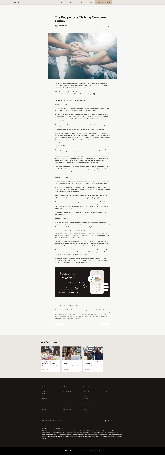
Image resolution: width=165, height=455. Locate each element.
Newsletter (106, 389)
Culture (57, 13)
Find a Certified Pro (67, 409)
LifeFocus (65, 386)
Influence (62, 13)
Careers (44, 409)
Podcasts (106, 391)
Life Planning (45, 386)
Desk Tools (44, 396)
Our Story (44, 407)
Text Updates (106, 396)
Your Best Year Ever (87, 393)
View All (122, 342)
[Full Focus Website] (110, 420)
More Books (85, 398)
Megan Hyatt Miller (63, 25)
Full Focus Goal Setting (68, 391)
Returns (84, 407)
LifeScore (103, 2)
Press (43, 411)
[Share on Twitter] (106, 26)
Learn (62, 2)
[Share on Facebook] (103, 26)
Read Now (44, 369)
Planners (44, 389)
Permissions (82, 450)
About (81, 2)
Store (91, 2)
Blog (105, 386)
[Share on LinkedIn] (109, 26)
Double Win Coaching (67, 407)
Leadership (69, 13)
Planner (72, 2)
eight (73, 121)
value (57, 108)
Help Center (85, 409)
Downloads (106, 393)
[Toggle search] (152, 2)
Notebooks (44, 393)
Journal (43, 391)
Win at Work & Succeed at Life (89, 389)
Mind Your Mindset (87, 386)
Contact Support (86, 411)
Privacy (98, 450)
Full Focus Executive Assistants (69, 393)
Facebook (44, 420)
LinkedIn (60, 420)
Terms (91, 450)
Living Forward (86, 396)
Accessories (44, 398)
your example (80, 183)
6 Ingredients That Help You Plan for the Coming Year (49, 362)
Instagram (52, 420)
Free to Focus (66, 389)
